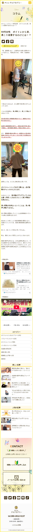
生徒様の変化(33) (6, 348)
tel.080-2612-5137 (16, 516)
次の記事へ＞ (26, 325)
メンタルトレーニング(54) (8, 345)
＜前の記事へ (6, 325)
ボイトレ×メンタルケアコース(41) (11, 335)
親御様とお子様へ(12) (7, 355)
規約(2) (3, 359)
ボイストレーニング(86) (8, 342)
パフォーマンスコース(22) (8, 338)
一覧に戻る (16, 325)
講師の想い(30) (5, 352)
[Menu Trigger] (30, 2)
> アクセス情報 (16, 525)
